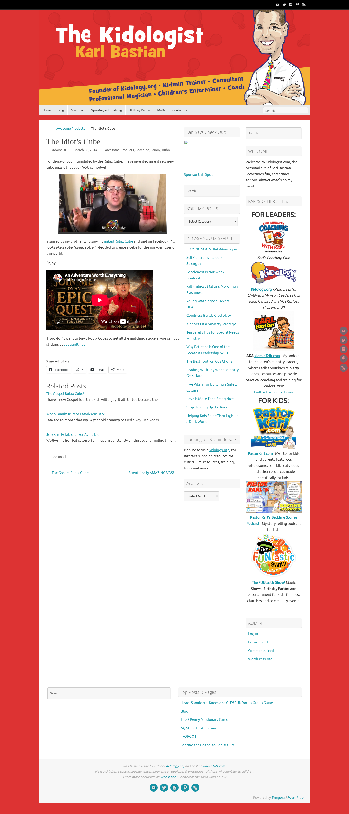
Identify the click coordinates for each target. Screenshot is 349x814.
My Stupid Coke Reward (200, 728)
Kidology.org (219, 450)
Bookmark (59, 457)
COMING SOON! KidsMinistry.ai (211, 249)
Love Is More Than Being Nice (210, 399)
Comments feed (261, 651)
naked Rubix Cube (118, 241)
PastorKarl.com (260, 453)
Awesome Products (70, 129)
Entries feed (258, 642)
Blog (184, 711)
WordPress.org (260, 659)
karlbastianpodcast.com (273, 392)
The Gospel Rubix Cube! (65, 394)
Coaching (142, 150)
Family (155, 150)
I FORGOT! (189, 736)
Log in (253, 634)
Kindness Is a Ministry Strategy (211, 324)
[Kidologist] (277, 4)
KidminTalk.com (267, 356)
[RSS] (304, 4)
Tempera (278, 798)
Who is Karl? (169, 777)
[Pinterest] (297, 4)
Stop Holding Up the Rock (207, 407)
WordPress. (296, 798)
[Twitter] (284, 4)
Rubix (166, 150)
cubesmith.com (76, 344)
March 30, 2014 (86, 150)
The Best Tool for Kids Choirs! (209, 361)
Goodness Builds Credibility (208, 315)
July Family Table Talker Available (72, 434)
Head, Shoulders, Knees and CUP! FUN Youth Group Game (227, 703)
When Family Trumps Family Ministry (75, 414)
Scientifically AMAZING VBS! (151, 473)
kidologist (59, 150)
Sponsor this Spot (198, 174)
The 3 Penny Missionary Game (204, 720)
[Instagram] (291, 4)
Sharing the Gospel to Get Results (208, 745)
